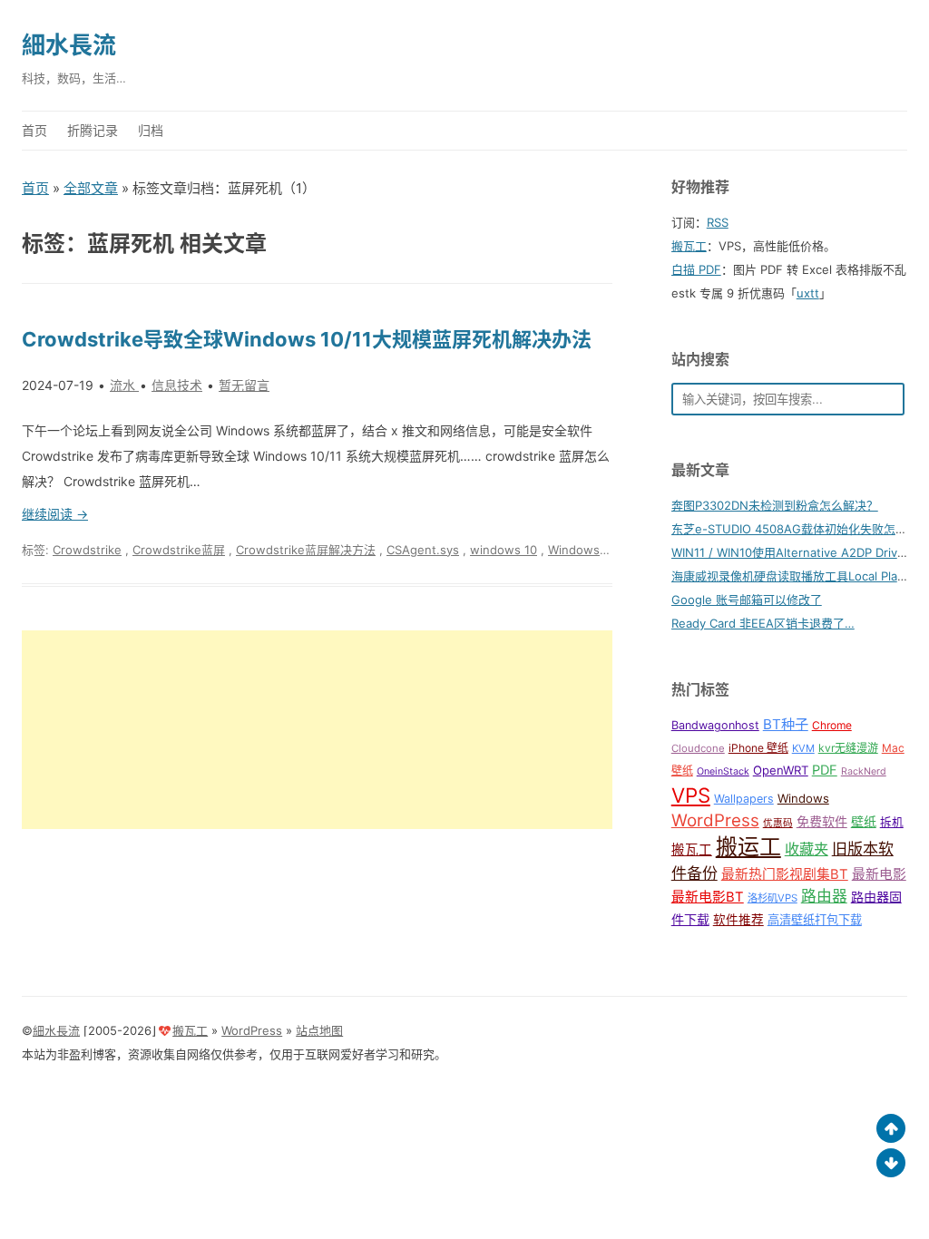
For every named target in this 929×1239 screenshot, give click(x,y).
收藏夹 (806, 849)
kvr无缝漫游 (848, 748)
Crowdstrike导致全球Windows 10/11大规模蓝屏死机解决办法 (307, 339)
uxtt (808, 293)
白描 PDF (696, 269)
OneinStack (723, 771)
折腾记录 (92, 130)
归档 (150, 130)
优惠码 (778, 823)
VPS (690, 795)
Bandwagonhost (715, 725)
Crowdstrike (87, 549)
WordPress (715, 820)
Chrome (832, 725)
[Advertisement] (317, 729)
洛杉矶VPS (772, 898)
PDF (824, 770)
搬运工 (748, 847)
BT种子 (785, 724)
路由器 (824, 896)
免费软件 (822, 821)
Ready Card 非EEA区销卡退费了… (763, 623)
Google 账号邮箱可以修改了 (746, 599)
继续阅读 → (55, 514)
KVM (803, 748)
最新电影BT (707, 897)
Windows (803, 798)
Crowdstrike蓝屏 (178, 549)
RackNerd (863, 771)
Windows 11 (581, 549)
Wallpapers (744, 798)
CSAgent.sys (422, 549)
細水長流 (69, 45)
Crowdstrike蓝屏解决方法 (306, 549)
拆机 (892, 822)
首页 (34, 130)
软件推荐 (738, 919)
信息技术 (177, 385)
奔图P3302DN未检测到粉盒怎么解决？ (774, 505)
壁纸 (863, 821)
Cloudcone (698, 748)
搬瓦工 (689, 246)
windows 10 (503, 549)
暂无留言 (244, 385)
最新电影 (879, 874)
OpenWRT (780, 770)
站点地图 (319, 1030)
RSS (718, 222)
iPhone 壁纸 (758, 748)
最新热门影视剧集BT (784, 874)
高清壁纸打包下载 (815, 919)
